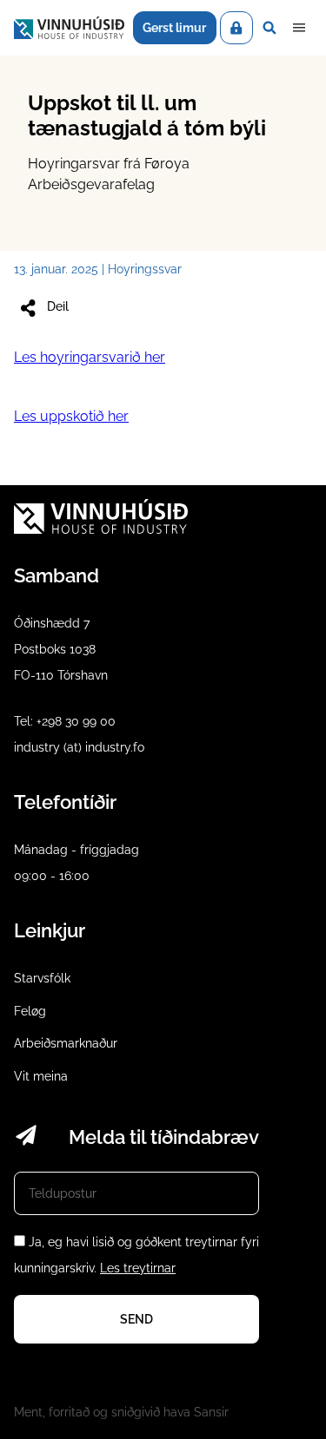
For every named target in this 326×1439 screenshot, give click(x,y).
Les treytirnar (138, 1268)
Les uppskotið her (71, 416)
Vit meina (41, 1076)
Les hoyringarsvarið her (89, 357)
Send (136, 1319)
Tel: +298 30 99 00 (65, 721)
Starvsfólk (42, 978)
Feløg (30, 1011)
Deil (58, 306)
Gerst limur (174, 28)
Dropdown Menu (299, 27)
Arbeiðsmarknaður (65, 1043)
